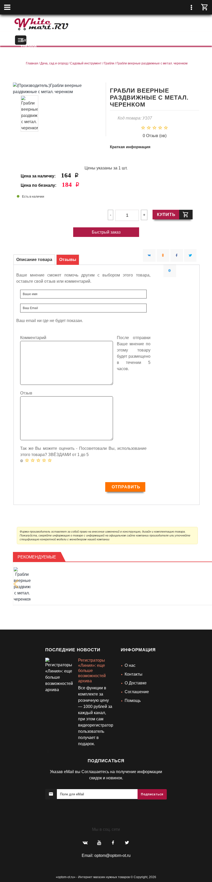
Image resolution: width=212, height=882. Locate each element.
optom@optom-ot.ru (112, 855)
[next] (46, 747)
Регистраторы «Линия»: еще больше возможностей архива (92, 670)
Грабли (109, 63)
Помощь (133, 700)
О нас (130, 665)
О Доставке (136, 683)
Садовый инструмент (86, 63)
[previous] (16, 584)
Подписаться (152, 794)
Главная (32, 63)
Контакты (133, 674)
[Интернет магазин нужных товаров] (41, 23)
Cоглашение (137, 692)
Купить (166, 214)
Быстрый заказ (106, 232)
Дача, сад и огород (54, 63)
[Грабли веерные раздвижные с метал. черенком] (22, 584)
